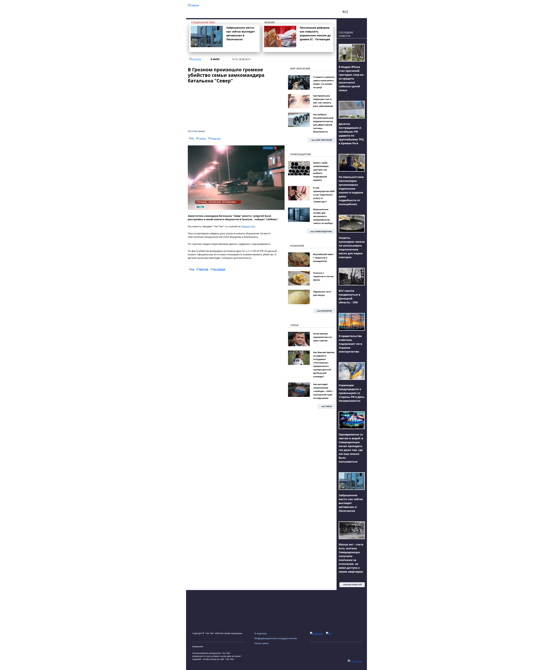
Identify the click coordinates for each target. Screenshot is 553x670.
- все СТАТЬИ (326, 406)
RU (344, 12)
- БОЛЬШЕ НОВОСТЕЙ (352, 584)
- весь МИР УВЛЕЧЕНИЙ (321, 140)
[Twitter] (201, 138)
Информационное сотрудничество (275, 638)
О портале (260, 633)
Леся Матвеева (196, 131)
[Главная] (193, 4)
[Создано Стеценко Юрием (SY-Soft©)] (355, 661)
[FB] (191, 138)
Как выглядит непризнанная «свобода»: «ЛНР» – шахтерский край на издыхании (323, 391)
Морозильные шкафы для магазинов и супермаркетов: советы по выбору (323, 216)
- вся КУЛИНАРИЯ (324, 311)
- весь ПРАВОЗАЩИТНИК (321, 231)
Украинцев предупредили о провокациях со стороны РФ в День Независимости (351, 392)
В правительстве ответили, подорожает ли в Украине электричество (350, 343)
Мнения (270, 22)
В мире (215, 59)
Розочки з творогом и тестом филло (323, 276)
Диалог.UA (248, 226)
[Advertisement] (236, 105)
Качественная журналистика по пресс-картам (322, 337)
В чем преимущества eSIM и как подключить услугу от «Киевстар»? (324, 194)
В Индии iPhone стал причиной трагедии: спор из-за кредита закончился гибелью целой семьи (351, 78)
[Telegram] (214, 138)
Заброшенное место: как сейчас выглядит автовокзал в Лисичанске (351, 503)
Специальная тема (203, 22)
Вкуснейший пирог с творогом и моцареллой (323, 258)
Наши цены (261, 643)
